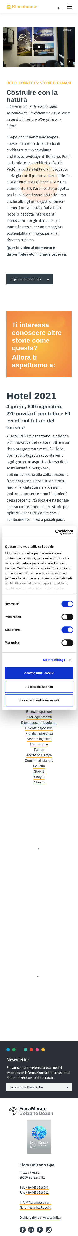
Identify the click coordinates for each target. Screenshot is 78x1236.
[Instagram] (49, 1229)
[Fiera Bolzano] (13, 1110)
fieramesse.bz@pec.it (35, 1207)
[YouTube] (40, 1229)
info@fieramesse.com (35, 1202)
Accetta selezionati (39, 686)
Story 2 (39, 777)
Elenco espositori (39, 712)
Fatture (39, 750)
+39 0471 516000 (37, 1187)
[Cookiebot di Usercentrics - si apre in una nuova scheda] (55, 532)
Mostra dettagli (54, 660)
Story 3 (39, 782)
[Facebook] (23, 1229)
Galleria (39, 766)
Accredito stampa (39, 755)
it (38, 976)
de (38, 849)
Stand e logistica (39, 739)
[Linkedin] (31, 1229)
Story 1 (39, 771)
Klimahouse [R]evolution (39, 722)
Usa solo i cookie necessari (39, 700)
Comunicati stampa (39, 760)
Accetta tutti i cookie (39, 673)
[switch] (67, 617)
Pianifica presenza (39, 733)
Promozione (39, 744)
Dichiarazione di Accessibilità (40, 1217)
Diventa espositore (39, 728)
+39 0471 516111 (37, 1192)
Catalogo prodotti (39, 717)
